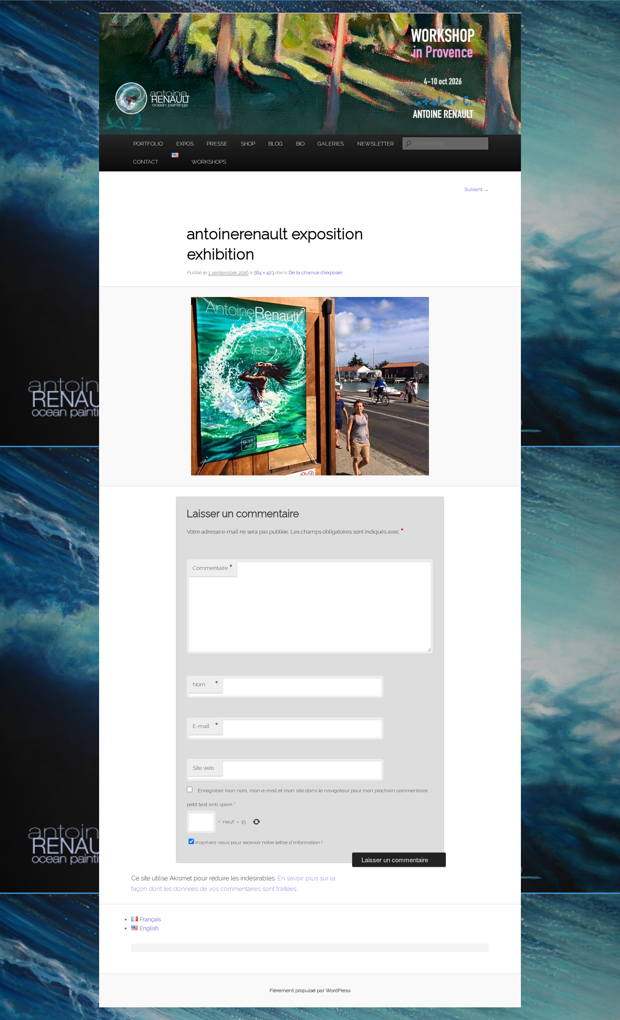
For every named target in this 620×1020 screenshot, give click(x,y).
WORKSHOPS (208, 162)
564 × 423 (264, 272)
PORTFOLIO (148, 143)
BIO (300, 143)
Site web (203, 768)
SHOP (248, 143)
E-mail (205, 726)
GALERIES (331, 143)
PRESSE (217, 143)
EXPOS (185, 143)
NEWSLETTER (375, 143)
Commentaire (212, 568)
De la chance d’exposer (315, 272)
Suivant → (476, 189)
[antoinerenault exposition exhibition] (310, 386)
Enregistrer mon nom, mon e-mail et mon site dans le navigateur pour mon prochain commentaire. (313, 790)
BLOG (275, 143)
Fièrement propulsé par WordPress (310, 990)
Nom (205, 684)
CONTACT (145, 162)
